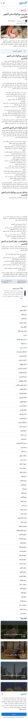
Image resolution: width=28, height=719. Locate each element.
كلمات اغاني (23, 522)
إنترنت (24, 335)
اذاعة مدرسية (23, 347)
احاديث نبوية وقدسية (21, 339)
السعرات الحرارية (22, 368)
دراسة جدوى (23, 460)
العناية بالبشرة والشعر (21, 385)
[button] (2, 694)
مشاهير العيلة (23, 588)
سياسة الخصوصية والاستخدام (9, 717)
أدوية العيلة (23, 314)
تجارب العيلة (23, 10)
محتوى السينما (22, 563)
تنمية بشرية (23, 447)
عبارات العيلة (23, 480)
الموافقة (14, 714)
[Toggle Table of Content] (24, 51)
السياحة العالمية (22, 372)
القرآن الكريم (23, 410)
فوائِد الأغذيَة (23, 497)
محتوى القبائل (23, 580)
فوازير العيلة (23, 501)
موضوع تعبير (23, 613)
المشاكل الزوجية (22, 422)
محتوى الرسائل (22, 555)
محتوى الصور (23, 567)
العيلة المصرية (23, 406)
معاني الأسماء (23, 601)
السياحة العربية (22, 376)
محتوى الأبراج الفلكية (21, 530)
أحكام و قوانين (23, 310)
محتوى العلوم (23, 572)
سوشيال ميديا (23, 468)
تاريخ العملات (23, 430)
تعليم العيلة (23, 439)
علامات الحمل (19, 23)
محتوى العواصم (22, 576)
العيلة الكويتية (23, 401)
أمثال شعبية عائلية (22, 331)
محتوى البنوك (23, 543)
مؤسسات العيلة (22, 526)
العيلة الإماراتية (22, 393)
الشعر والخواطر (22, 381)
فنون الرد (24, 489)
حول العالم (23, 451)
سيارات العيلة (23, 472)
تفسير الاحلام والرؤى (21, 443)
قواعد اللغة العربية (22, 518)
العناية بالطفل (23, 389)
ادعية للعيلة (23, 343)
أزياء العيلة (23, 318)
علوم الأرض (23, 484)
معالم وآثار (23, 597)
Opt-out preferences (19, 717)
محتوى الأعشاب (22, 534)
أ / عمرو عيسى (17, 288)
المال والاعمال (22, 414)
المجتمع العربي (22, 418)
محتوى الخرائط (22, 547)
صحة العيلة (23, 476)
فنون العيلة (23, 493)
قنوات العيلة (23, 513)
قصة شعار (23, 505)
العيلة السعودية (22, 397)
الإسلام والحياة (22, 356)
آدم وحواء (24, 306)
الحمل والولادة (23, 364)
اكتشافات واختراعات (21, 352)
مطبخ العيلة (23, 592)
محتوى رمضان (22, 584)
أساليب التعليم (23, 322)
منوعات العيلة (23, 609)
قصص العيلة (23, 509)
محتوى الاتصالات (22, 538)
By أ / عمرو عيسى (21, 20)
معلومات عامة (22, 605)
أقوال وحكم (23, 327)
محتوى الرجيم (23, 551)
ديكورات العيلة (23, 464)
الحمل (24, 23)
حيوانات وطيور (22, 455)
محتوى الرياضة (22, 559)
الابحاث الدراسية (22, 360)
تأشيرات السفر (22, 426)
